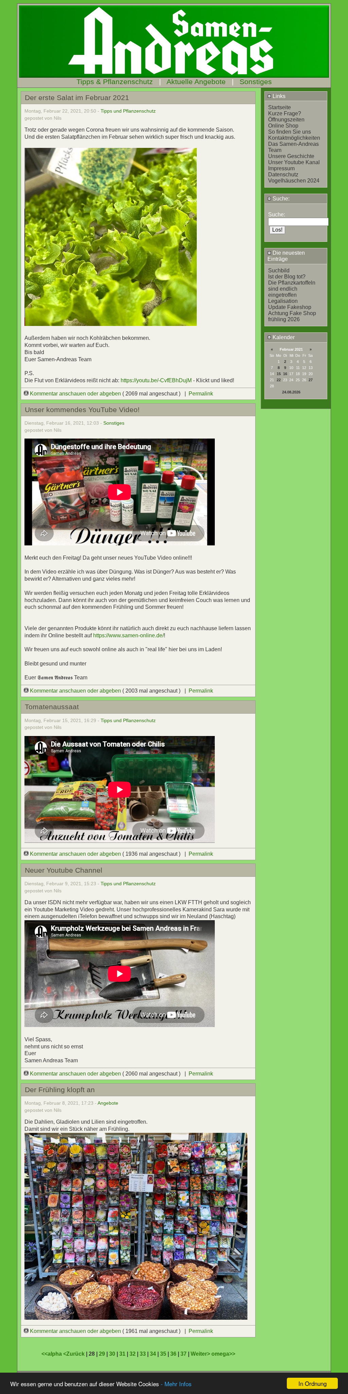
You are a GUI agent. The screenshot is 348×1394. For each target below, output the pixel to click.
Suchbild (279, 270)
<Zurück (74, 1354)
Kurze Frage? (284, 113)
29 (102, 1354)
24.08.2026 (291, 392)
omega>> (223, 1354)
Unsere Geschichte (291, 156)
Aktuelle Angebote (196, 81)
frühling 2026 (284, 319)
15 (279, 374)
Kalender (283, 337)
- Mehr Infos (176, 1383)
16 (285, 374)
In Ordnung (312, 1383)
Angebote (108, 1103)
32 (132, 1354)
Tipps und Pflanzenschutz (128, 111)
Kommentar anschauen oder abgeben (75, 393)
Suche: (280, 198)
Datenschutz (283, 174)
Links (278, 96)
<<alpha (52, 1354)
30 (112, 1354)
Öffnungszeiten (286, 119)
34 (153, 1354)
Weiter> (201, 1354)
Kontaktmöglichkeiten (294, 138)
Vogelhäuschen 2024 (293, 180)
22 (279, 380)
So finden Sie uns (289, 132)
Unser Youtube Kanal (294, 162)
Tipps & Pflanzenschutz (114, 81)
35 (163, 1354)
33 (143, 1354)
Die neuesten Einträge (286, 256)
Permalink (201, 393)
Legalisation (283, 301)
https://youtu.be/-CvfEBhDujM (156, 380)
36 (173, 1354)
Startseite (279, 107)
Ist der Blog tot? (287, 276)
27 (311, 380)
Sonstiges (256, 81)
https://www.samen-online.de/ (128, 635)
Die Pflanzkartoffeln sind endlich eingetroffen (291, 289)
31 (122, 1354)
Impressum (281, 168)
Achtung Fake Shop (292, 313)
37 (183, 1354)
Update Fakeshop (289, 307)
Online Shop (283, 126)
